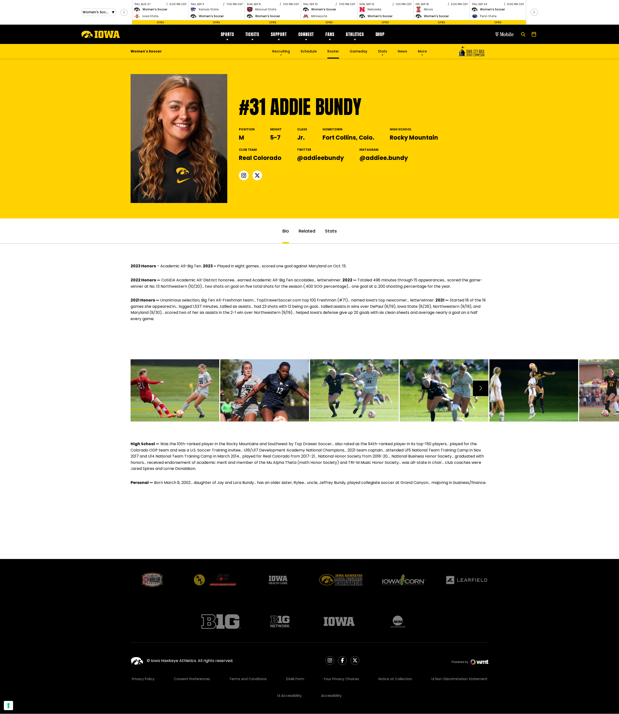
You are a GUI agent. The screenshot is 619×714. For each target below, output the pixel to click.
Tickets (252, 34)
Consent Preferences (192, 678)
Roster (333, 51)
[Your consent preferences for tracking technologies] (8, 705)
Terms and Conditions (248, 678)
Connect (306, 34)
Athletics (355, 34)
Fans (329, 34)
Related (307, 231)
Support (279, 34)
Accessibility (331, 695)
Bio (285, 231)
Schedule (309, 51)
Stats (382, 51)
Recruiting (281, 51)
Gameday (358, 51)
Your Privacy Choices (341, 678)
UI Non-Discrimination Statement (459, 678)
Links (160, 22)
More (422, 51)
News (402, 51)
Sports (227, 34)
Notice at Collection (395, 678)
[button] (124, 12)
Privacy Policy (143, 678)
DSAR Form (295, 678)
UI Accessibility (289, 695)
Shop (380, 34)
